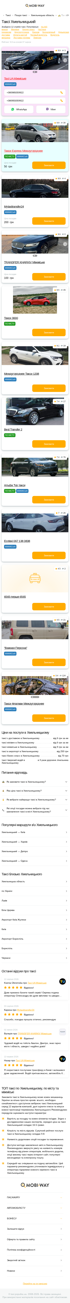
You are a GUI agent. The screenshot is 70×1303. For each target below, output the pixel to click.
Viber (53, 109)
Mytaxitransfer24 (14, 206)
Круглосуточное (21, 32)
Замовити (49, 165)
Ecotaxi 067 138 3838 (17, 541)
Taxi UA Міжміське (15, 78)
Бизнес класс (28, 29)
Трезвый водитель (38, 35)
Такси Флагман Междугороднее (24, 703)
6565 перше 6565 (15, 596)
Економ (35, 32)
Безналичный (48, 32)
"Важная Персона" (15, 648)
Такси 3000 (11, 318)
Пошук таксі (21, 15)
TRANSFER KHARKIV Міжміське (24, 262)
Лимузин (37, 38)
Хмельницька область (42, 15)
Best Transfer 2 (13, 429)
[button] (34, 71)
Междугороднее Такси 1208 (21, 373)
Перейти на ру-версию (35, 1283)
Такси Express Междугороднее (23, 150)
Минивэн (15, 29)
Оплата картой (20, 35)
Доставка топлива (22, 38)
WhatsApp (21, 109)
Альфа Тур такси (14, 485)
